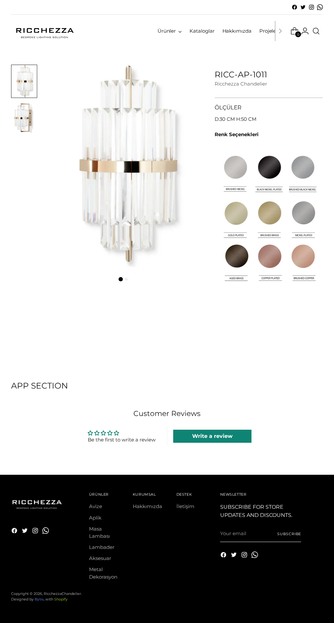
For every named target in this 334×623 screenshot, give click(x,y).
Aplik (95, 518)
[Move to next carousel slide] (317, 345)
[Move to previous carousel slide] (302, 345)
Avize (95, 506)
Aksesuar (100, 558)
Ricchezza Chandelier (241, 84)
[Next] (280, 31)
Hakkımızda (147, 506)
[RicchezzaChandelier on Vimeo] (320, 7)
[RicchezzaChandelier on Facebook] (294, 7)
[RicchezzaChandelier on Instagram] (311, 7)
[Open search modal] (316, 31)
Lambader (101, 547)
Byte (39, 599)
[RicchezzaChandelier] (43, 31)
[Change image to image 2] (24, 117)
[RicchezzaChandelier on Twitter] (303, 7)
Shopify (61, 599)
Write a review (212, 436)
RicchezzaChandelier (62, 593)
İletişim (185, 506)
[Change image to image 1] (24, 81)
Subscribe (289, 534)
